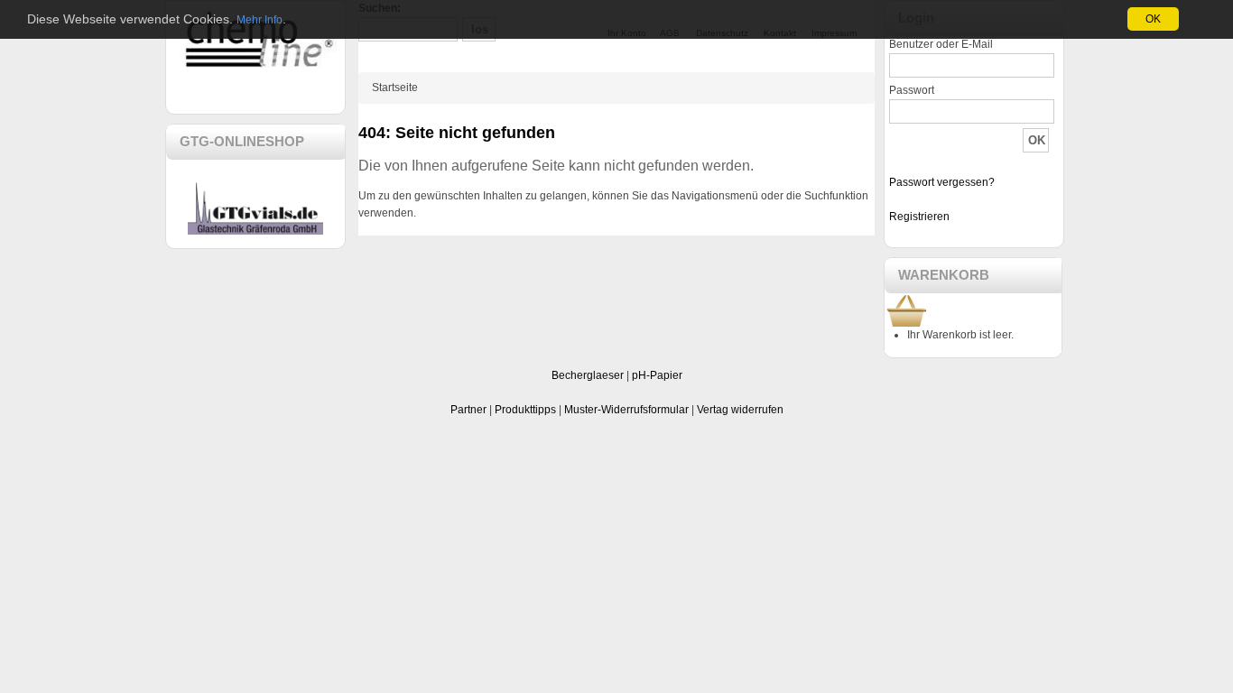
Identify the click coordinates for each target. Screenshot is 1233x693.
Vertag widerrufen (740, 409)
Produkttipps (525, 409)
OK (1153, 19)
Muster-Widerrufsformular (626, 409)
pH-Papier (657, 375)
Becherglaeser (588, 375)
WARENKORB (943, 274)
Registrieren (919, 216)
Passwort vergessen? (942, 182)
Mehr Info (259, 20)
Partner (468, 409)
